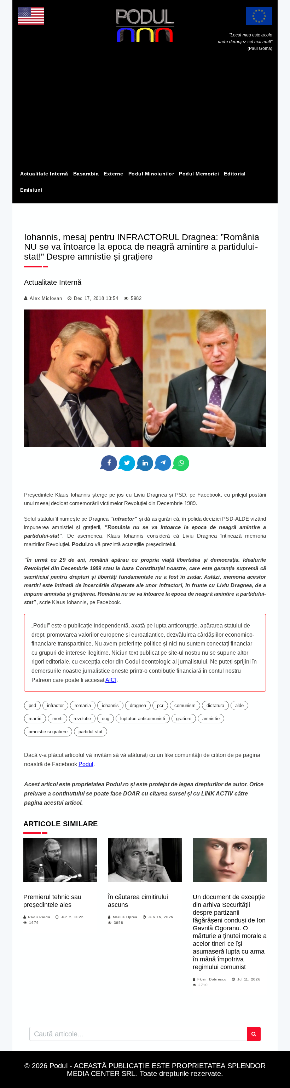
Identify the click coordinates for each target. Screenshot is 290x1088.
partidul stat (91, 731)
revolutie (82, 718)
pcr (160, 705)
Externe (113, 173)
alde (239, 705)
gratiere (183, 718)
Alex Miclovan (46, 298)
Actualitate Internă (44, 173)
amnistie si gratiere (48, 731)
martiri (35, 718)
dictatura (215, 705)
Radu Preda (39, 917)
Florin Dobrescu (212, 979)
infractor (55, 705)
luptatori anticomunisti (142, 718)
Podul (86, 764)
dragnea (138, 705)
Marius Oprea (125, 917)
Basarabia (86, 173)
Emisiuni (31, 190)
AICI (110, 680)
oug (105, 718)
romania (83, 705)
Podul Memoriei (199, 173)
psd (32, 705)
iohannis (110, 705)
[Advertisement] (145, 112)
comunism (185, 705)
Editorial (235, 173)
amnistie (211, 718)
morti (57, 718)
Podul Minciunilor (151, 173)
